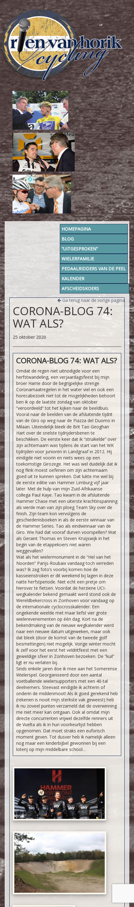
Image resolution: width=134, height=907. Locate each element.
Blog (68, 239)
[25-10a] (59, 793)
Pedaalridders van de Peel (94, 268)
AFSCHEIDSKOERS (80, 288)
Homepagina (76, 229)
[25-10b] (59, 862)
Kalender (73, 278)
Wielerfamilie (78, 258)
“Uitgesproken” (80, 249)
